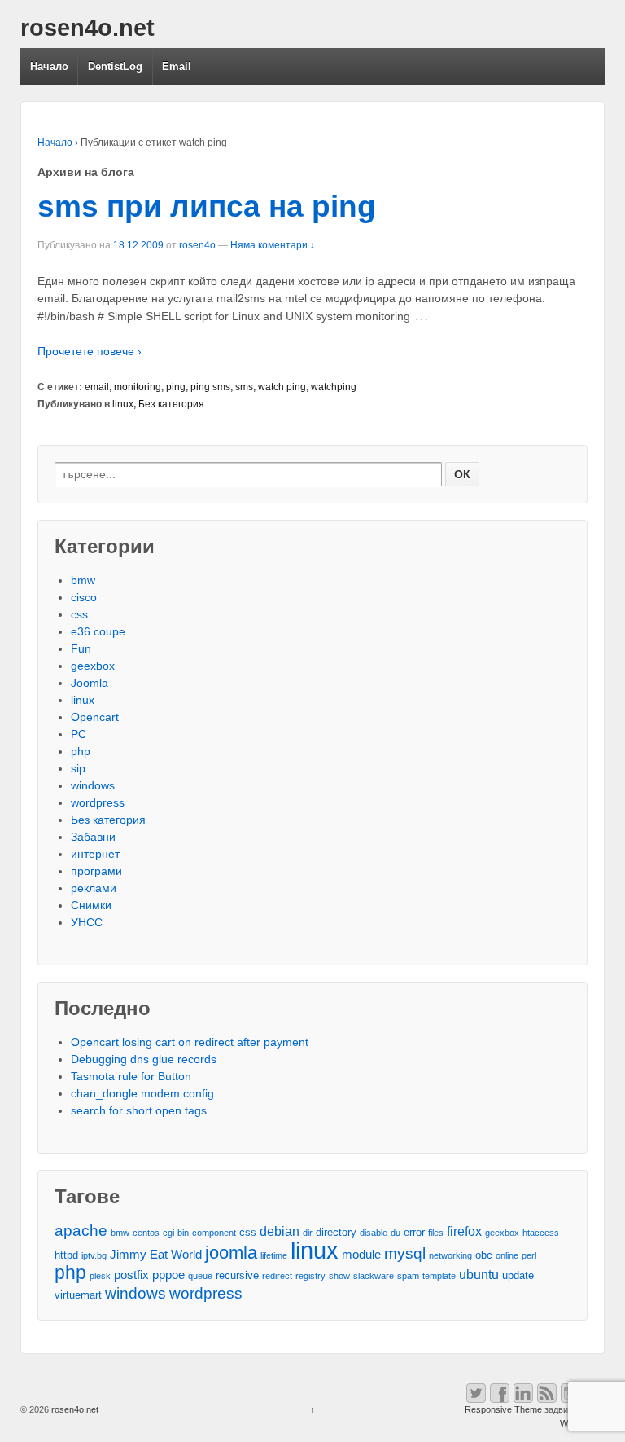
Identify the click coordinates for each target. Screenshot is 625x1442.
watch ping (282, 387)
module (361, 1254)
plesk (100, 1276)
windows (93, 785)
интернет (95, 853)
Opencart (95, 716)
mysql (405, 1253)
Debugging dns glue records (143, 1059)
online (507, 1255)
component (214, 1233)
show (339, 1276)
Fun (81, 648)
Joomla (89, 682)
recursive (237, 1275)
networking (450, 1255)
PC (78, 734)
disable (373, 1233)
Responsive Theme (503, 1409)
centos (146, 1233)
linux (122, 404)
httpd (66, 1255)
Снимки (91, 905)
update (518, 1275)
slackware (373, 1276)
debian (279, 1231)
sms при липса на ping (206, 206)
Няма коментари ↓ (272, 245)
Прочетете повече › (89, 351)
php (80, 751)
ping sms (210, 387)
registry (310, 1276)
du (395, 1233)
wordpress (98, 802)
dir (307, 1233)
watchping (333, 387)
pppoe (168, 1275)
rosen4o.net (87, 28)
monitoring (137, 387)
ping (176, 387)
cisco (84, 597)
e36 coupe (98, 631)
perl (529, 1255)
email (97, 387)
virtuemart (78, 1295)
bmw (83, 580)
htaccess (540, 1233)
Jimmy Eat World (156, 1254)
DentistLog (115, 66)
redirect (277, 1276)
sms (244, 387)
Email (176, 66)
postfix (131, 1275)
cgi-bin (176, 1233)
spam (408, 1276)
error (414, 1232)
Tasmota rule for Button (131, 1076)
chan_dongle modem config (142, 1093)
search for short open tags (139, 1110)
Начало (49, 66)
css (79, 614)
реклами (93, 888)
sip (78, 768)
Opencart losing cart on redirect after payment (189, 1042)
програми (96, 870)
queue (200, 1276)
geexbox (93, 665)
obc (483, 1255)
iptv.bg (94, 1255)
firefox (464, 1231)
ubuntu (479, 1274)
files (436, 1233)
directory (336, 1232)
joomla (231, 1252)
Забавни (93, 836)
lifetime (273, 1255)
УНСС (87, 922)
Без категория (171, 404)
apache (81, 1230)
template (439, 1276)
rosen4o (197, 245)
